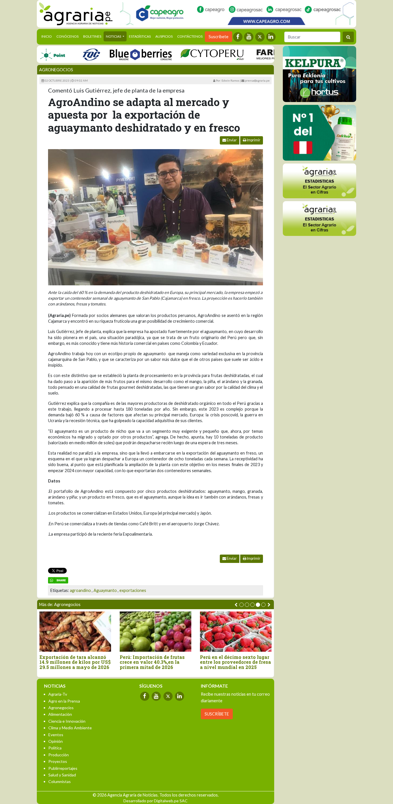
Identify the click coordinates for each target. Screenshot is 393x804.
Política (55, 747)
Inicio (47, 36)
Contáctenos (190, 36)
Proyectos (57, 761)
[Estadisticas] (319, 181)
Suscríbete (218, 36)
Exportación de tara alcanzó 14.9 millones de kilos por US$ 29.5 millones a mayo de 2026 (75, 662)
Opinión (55, 741)
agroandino (80, 590)
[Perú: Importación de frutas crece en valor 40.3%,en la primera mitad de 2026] (155, 631)
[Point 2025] (319, 133)
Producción (58, 754)
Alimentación (60, 714)
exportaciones (132, 590)
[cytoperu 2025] (199, 54)
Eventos (55, 734)
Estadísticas (140, 36)
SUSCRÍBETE (217, 713)
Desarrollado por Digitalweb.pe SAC (155, 800)
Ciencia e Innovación (66, 721)
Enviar (231, 140)
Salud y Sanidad (62, 774)
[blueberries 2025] (128, 54)
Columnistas (59, 781)
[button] (241, 604)
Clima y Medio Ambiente (70, 727)
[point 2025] (39, 54)
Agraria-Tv (57, 694)
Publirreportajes (62, 768)
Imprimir (253, 140)
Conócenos (67, 36)
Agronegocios (56, 69)
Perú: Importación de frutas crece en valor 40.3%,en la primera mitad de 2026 (152, 662)
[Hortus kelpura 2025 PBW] (319, 74)
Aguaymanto (105, 590)
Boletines (92, 36)
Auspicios (164, 36)
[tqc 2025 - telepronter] (78, 54)
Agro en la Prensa (64, 701)
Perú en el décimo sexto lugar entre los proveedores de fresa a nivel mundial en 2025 (235, 662)
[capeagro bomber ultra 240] (237, 13)
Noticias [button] (114, 36)
